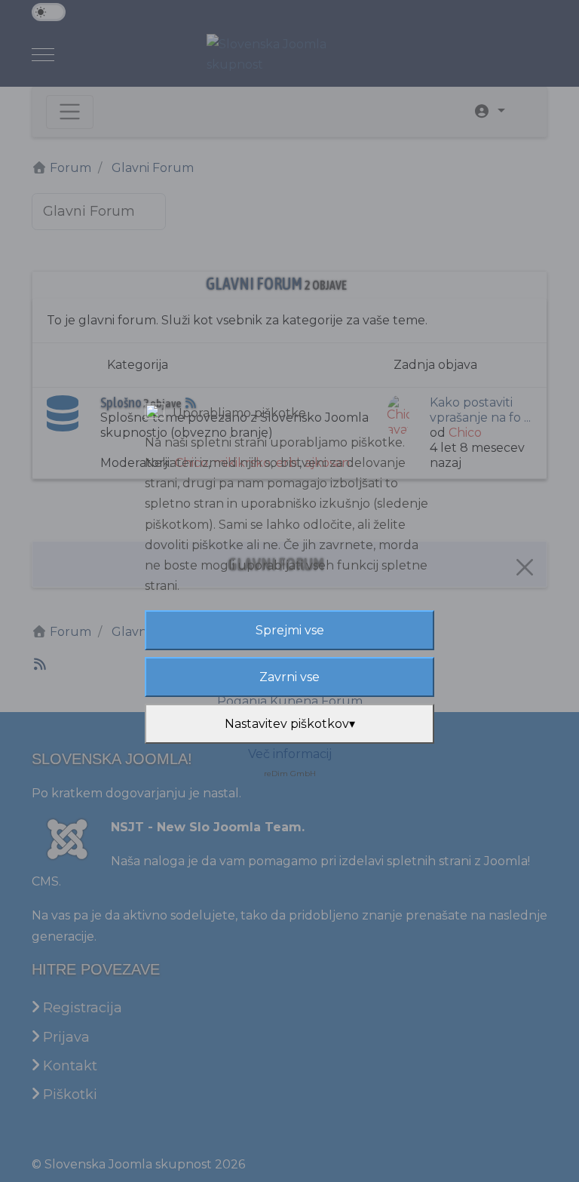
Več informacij (290, 754)
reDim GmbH (290, 773)
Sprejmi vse (290, 630)
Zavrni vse (289, 677)
